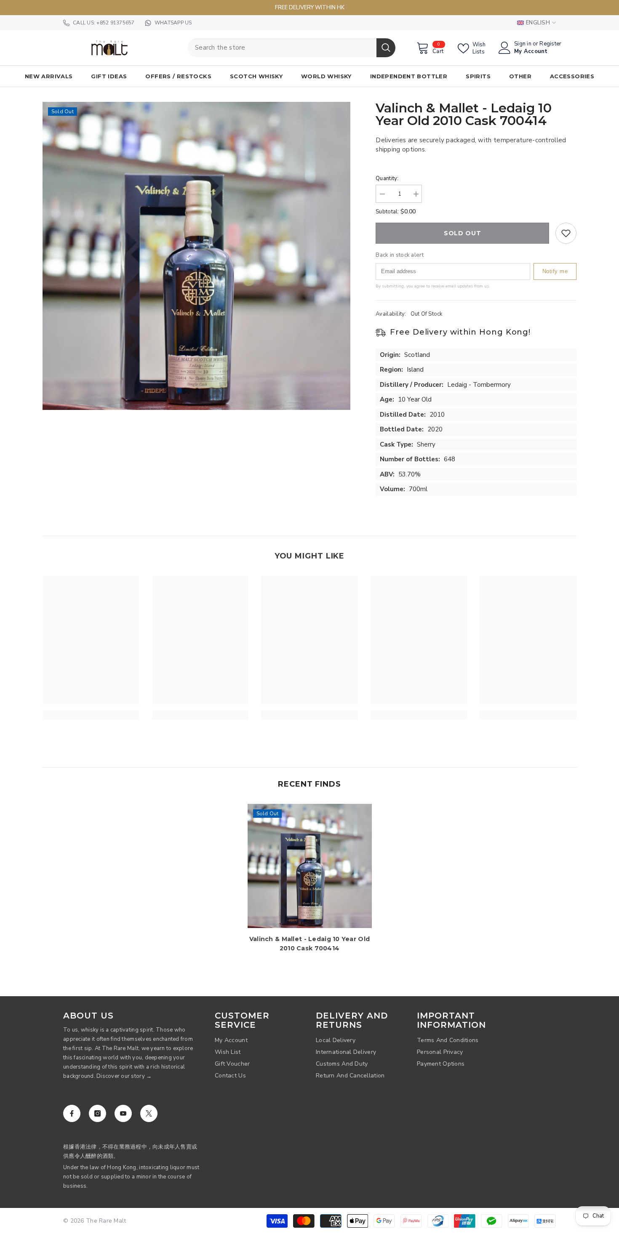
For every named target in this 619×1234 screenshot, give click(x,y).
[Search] (291, 47)
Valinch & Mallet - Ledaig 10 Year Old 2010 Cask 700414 (309, 943)
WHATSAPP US (173, 22)
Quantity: (387, 178)
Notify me (555, 271)
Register (550, 44)
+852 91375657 (115, 22)
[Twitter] (148, 1113)
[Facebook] (71, 1113)
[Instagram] (97, 1113)
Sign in (522, 44)
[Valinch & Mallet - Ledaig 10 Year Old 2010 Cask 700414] (310, 866)
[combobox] (281, 47)
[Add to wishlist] (565, 233)
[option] (197, 256)
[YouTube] (123, 1113)
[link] (91, 715)
